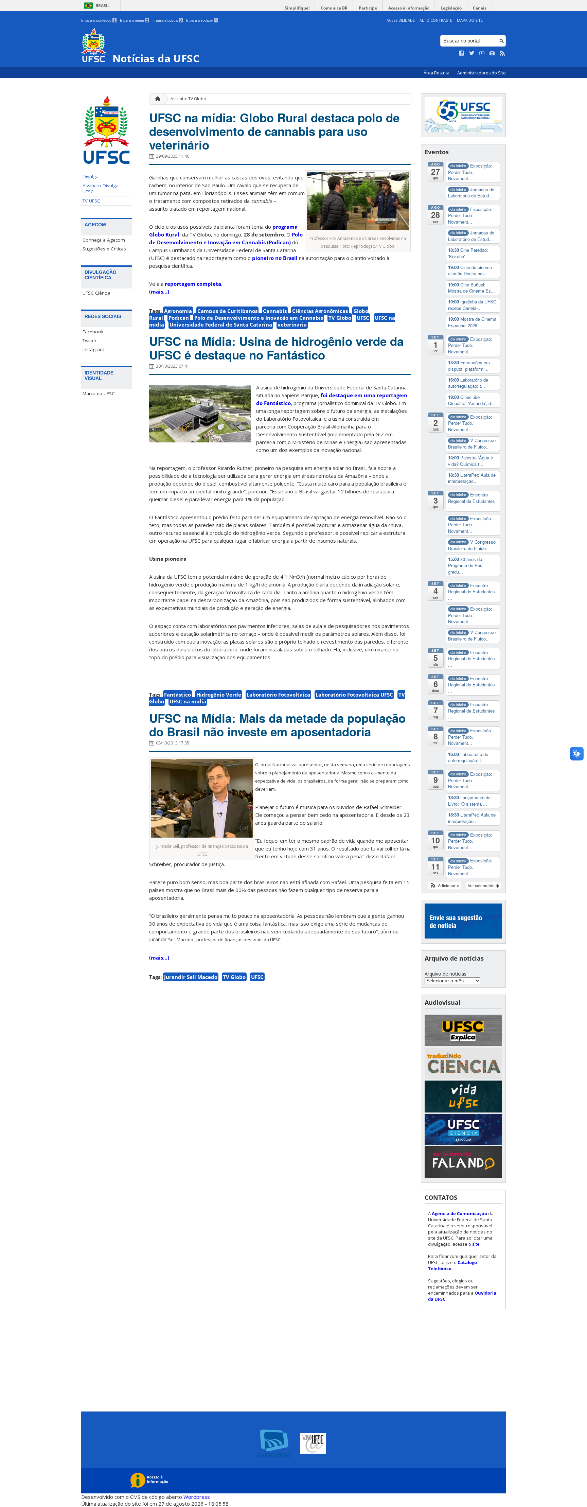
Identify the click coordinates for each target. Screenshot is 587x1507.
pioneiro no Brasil (274, 258)
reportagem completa (193, 283)
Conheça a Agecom (104, 240)
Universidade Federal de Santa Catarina (221, 324)
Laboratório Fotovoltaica (278, 694)
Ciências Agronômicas (320, 311)
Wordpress (196, 1496)
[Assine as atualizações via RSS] (502, 53)
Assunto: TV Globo (188, 99)
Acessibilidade (401, 20)
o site (474, 1244)
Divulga (91, 176)
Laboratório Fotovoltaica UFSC (354, 694)
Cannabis (275, 311)
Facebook (93, 332)
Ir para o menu (134, 20)
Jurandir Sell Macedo (190, 977)
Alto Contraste (436, 20)
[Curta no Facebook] (461, 53)
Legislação (451, 8)
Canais (479, 8)
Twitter (89, 340)
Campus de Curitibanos (227, 311)
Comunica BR (334, 8)
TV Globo (339, 317)
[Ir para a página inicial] (155, 99)
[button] (444, 885)
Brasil (102, 5)
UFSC (363, 317)
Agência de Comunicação (459, 1213)
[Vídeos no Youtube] (482, 53)
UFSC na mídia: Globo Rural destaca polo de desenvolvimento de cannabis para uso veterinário (274, 131)
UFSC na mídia (188, 701)
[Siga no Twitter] (472, 53)
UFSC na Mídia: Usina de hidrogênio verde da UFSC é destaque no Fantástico (276, 348)
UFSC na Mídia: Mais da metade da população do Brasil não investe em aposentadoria (277, 724)
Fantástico (177, 694)
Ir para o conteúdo (98, 20)
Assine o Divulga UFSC (101, 188)
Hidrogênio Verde (218, 694)
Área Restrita (437, 73)
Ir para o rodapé (201, 20)
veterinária (292, 324)
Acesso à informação (408, 8)
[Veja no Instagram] (492, 53)
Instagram (93, 349)
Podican (178, 317)
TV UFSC (91, 201)
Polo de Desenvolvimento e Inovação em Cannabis (258, 317)
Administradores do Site (481, 73)
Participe (368, 8)
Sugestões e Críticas (104, 249)
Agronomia (178, 311)
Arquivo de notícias (445, 973)
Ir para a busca (167, 20)
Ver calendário (482, 885)
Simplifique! (297, 8)
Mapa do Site (470, 20)
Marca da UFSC (99, 393)
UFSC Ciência (96, 293)
